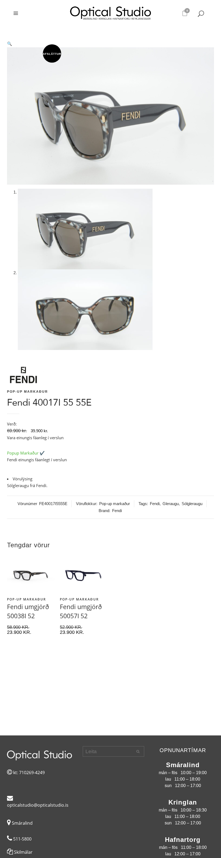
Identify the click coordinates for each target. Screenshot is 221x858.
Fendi (155, 503)
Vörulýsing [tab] (22, 478)
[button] (110, 43)
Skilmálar (23, 852)
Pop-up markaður (27, 392)
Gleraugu (171, 503)
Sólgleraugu (192, 503)
